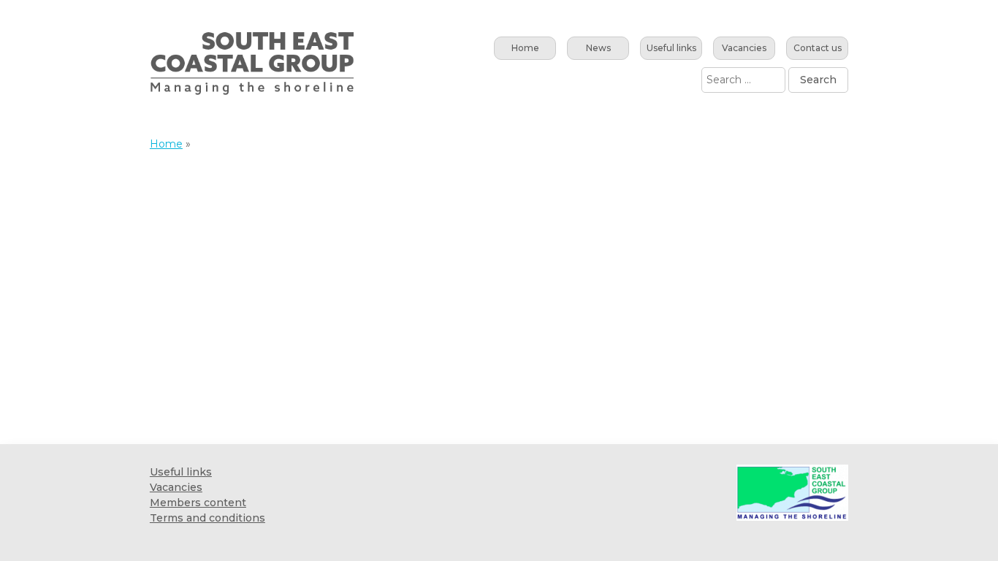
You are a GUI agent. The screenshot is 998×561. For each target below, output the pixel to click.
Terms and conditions (207, 517)
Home (525, 47)
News (598, 47)
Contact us (817, 47)
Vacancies (744, 47)
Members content (198, 502)
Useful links (671, 47)
